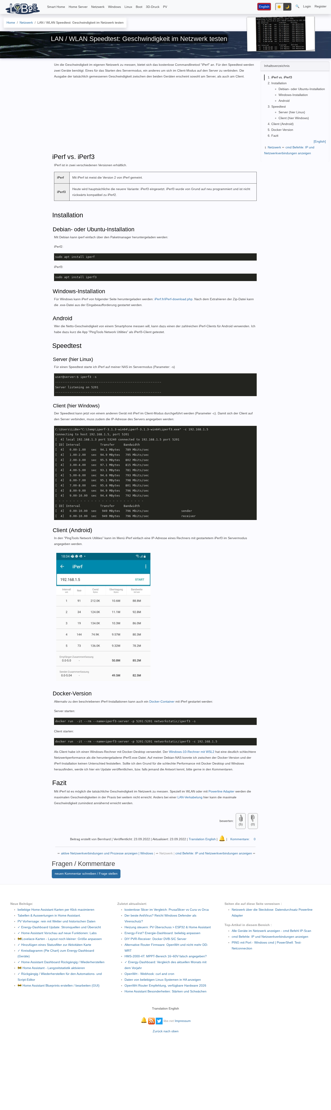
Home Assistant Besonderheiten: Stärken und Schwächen (165, 991)
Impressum (183, 1021)
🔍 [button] (297, 6)
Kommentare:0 (243, 839)
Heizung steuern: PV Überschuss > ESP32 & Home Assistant (168, 927)
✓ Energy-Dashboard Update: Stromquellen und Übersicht (59, 927)
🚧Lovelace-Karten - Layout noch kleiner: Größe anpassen (60, 939)
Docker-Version (282, 130)
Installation (279, 83)
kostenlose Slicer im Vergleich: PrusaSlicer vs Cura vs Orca (167, 909)
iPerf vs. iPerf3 (281, 77)
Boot (139, 7)
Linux (128, 7)
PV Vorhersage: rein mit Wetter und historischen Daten (56, 921)
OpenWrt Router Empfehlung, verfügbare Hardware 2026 (165, 985)
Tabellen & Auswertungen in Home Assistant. (49, 915)
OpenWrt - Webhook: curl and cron (149, 974)
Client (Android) (282, 124)
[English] (320, 141)
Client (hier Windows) (294, 118)
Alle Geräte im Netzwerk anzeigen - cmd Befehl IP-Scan (271, 931)
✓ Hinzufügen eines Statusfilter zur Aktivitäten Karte (54, 945)
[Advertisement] (294, 192)
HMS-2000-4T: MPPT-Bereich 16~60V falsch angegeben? (166, 956)
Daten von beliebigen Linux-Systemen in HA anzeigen (163, 979)
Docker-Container (162, 701)
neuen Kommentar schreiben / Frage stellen (86, 873)
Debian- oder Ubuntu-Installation (302, 89)
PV (165, 7)
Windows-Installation (293, 95)
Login (307, 6)
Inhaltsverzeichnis (277, 66)
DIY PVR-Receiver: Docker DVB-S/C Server (155, 939)
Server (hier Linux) (292, 112)
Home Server (78, 7)
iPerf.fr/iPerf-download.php (173, 299)
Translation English (202, 839)
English (264, 6)
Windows (114, 7)
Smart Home (56, 7)
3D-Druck (152, 7)
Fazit (274, 135)
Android (284, 100)
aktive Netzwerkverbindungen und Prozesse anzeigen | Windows (107, 853)
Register (320, 6)
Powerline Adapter (221, 791)
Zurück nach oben (166, 1031)
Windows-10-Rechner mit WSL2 (192, 752)
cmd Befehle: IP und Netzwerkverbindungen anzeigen (214, 853)
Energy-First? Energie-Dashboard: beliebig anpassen (162, 933)
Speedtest (278, 106)
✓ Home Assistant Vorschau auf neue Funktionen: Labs (57, 933)
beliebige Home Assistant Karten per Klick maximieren (56, 909)
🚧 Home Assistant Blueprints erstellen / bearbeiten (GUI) (59, 985)
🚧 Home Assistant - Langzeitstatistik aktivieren (51, 968)
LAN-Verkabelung (189, 797)
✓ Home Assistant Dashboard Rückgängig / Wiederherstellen (61, 962)
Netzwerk (97, 7)
